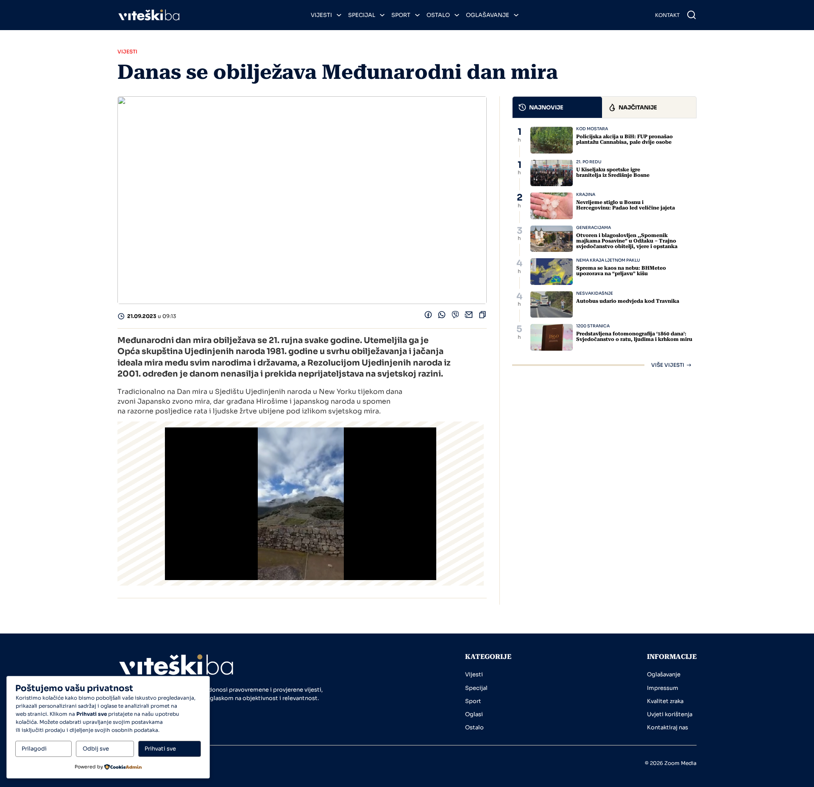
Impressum (662, 688)
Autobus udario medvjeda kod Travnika (627, 301)
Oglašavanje (487, 15)
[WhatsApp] (442, 316)
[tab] (557, 107)
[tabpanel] (604, 247)
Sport (400, 15)
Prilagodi (34, 748)
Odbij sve (96, 748)
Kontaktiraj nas (667, 727)
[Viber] (455, 316)
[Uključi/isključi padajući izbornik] (339, 15)
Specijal (361, 15)
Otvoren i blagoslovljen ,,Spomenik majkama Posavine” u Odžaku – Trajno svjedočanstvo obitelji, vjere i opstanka (626, 240)
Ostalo (438, 15)
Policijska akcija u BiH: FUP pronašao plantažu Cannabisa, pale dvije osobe (624, 139)
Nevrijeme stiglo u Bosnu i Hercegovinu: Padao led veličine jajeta (625, 205)
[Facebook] (428, 316)
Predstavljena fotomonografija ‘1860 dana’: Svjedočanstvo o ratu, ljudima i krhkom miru (634, 336)
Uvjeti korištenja (669, 714)
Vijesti (321, 15)
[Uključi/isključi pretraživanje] (691, 15)
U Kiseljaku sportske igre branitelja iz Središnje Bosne (613, 172)
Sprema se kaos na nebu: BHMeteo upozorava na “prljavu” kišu (621, 270)
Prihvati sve (160, 748)
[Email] (469, 316)
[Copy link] (482, 316)
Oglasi (474, 714)
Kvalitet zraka (665, 701)
